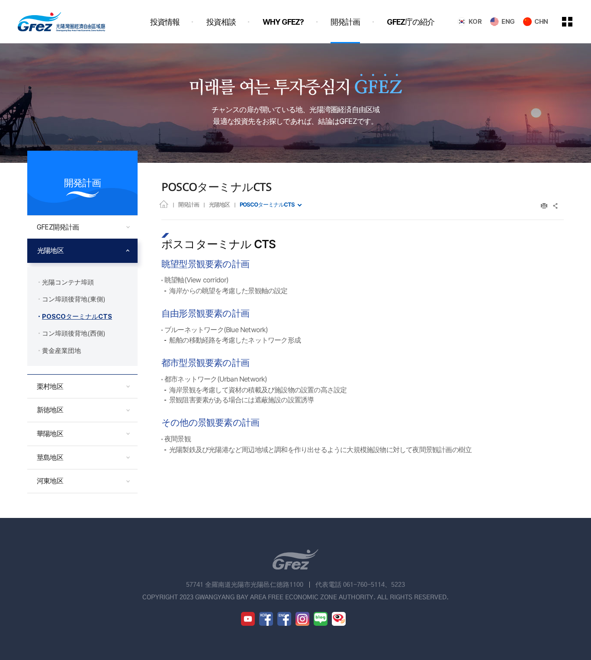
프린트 (544, 206)
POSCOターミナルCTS (267, 204)
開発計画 (188, 204)
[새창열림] (248, 619)
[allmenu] (573, 21)
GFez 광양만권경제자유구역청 (61, 21)
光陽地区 (219, 204)
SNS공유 (556, 206)
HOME (163, 204)
